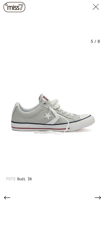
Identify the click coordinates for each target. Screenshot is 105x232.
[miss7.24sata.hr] (14, 7)
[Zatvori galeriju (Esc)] (99, 3)
